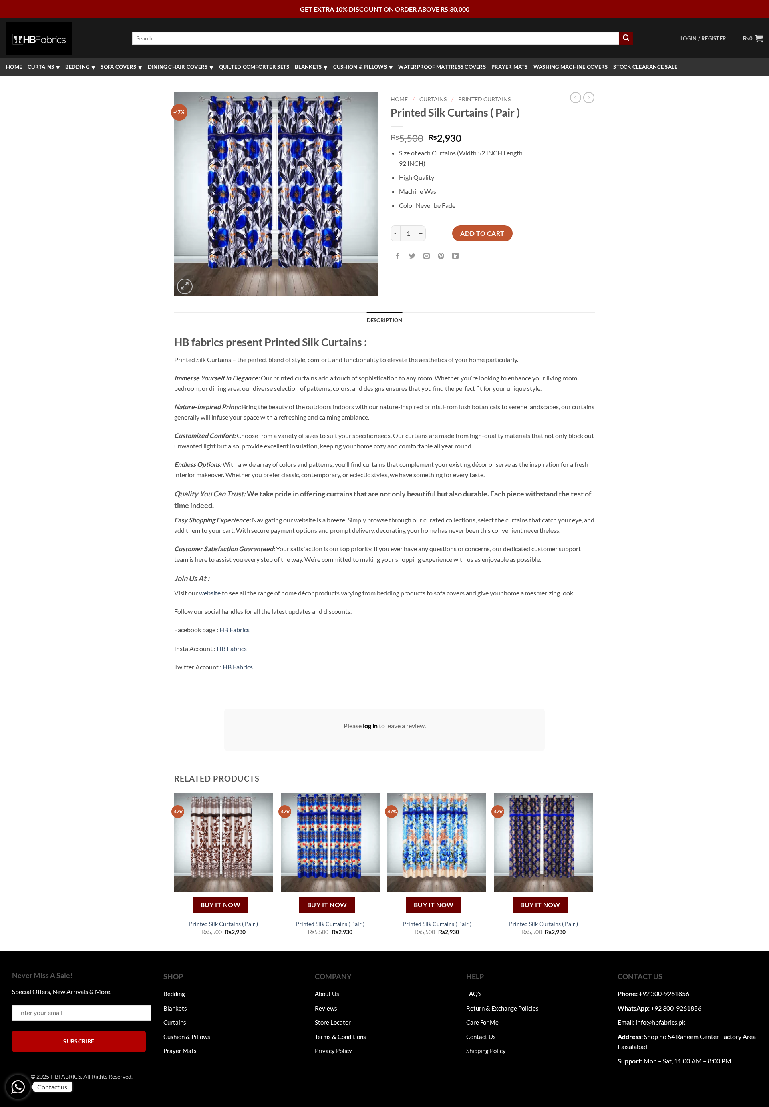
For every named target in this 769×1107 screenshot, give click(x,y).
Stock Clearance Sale (645, 67)
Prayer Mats (509, 67)
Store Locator (333, 1022)
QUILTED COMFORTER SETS (254, 67)
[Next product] (575, 97)
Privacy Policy (333, 1050)
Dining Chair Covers (178, 67)
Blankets (308, 67)
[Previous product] (588, 97)
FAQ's (474, 993)
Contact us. (52, 1087)
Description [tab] (385, 320)
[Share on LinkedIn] (455, 256)
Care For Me (482, 1022)
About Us (327, 993)
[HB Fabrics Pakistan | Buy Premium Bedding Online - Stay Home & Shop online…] (39, 38)
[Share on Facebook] (398, 256)
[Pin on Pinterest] (441, 256)
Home (14, 67)
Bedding (77, 67)
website (210, 593)
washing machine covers (570, 67)
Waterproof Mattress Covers (442, 67)
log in (370, 725)
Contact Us (481, 1036)
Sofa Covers (118, 67)
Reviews (326, 1008)
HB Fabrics (234, 629)
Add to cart (482, 233)
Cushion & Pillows (360, 67)
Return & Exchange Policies (502, 1008)
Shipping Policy (486, 1050)
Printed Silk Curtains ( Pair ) (223, 923)
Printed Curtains (484, 99)
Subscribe (79, 1041)
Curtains (41, 67)
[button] (703, 38)
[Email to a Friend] (426, 256)
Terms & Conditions (340, 1036)
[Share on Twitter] (412, 256)
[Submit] (626, 38)
